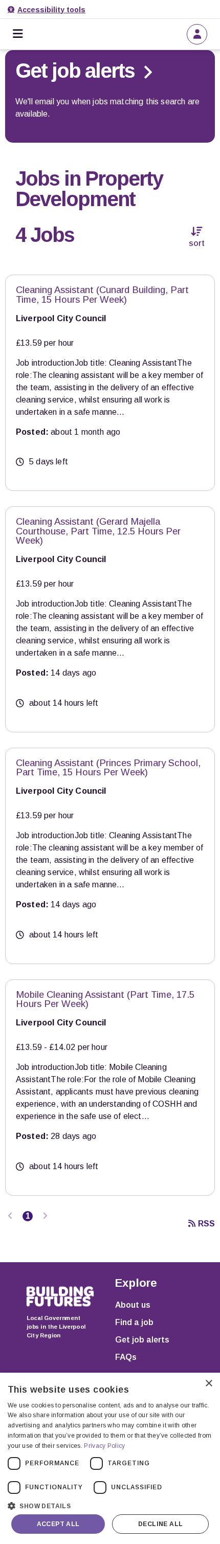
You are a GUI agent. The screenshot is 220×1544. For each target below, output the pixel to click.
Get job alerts (142, 1339)
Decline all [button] (160, 1524)
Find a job (134, 1322)
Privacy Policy (104, 1445)
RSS (206, 1223)
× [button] (208, 1384)
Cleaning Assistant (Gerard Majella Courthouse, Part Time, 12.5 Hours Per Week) (98, 531)
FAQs (126, 1357)
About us (132, 1305)
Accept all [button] (58, 1524)
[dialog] (110, 1458)
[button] (110, 1505)
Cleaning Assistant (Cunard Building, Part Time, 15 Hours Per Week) (102, 294)
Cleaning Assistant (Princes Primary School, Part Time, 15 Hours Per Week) (108, 767)
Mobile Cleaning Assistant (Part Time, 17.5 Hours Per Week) (105, 999)
